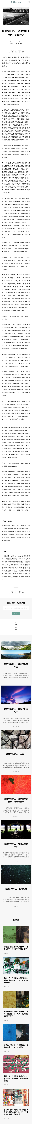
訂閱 (16, 613)
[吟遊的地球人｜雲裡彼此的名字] (16, 705)
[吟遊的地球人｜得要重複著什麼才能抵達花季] (16, 795)
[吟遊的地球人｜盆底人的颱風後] (16, 840)
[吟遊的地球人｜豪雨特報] (16, 885)
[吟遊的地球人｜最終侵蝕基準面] (16, 660)
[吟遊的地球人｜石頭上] (16, 750)
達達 (11, 43)
